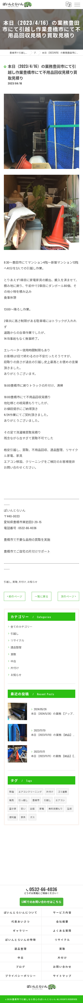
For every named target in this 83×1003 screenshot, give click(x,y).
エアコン (60, 800)
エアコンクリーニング (30, 791)
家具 (23, 817)
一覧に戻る (41, 596)
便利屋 (12, 817)
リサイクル (17, 640)
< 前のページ (14, 596)
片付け (22, 582)
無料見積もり (56, 808)
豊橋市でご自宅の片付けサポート (27, 551)
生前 (69, 808)
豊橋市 (35, 800)
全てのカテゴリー (21, 626)
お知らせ (32, 582)
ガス (32, 817)
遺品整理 (16, 647)
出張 (32, 808)
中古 (13, 661)
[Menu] (77, 4)
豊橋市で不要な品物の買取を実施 (27, 539)
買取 (15, 582)
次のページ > (68, 596)
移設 (11, 791)
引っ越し (23, 800)
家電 (41, 808)
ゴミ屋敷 (62, 791)
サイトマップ (62, 976)
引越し (7, 582)
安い (23, 808)
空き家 (12, 808)
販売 (11, 800)
